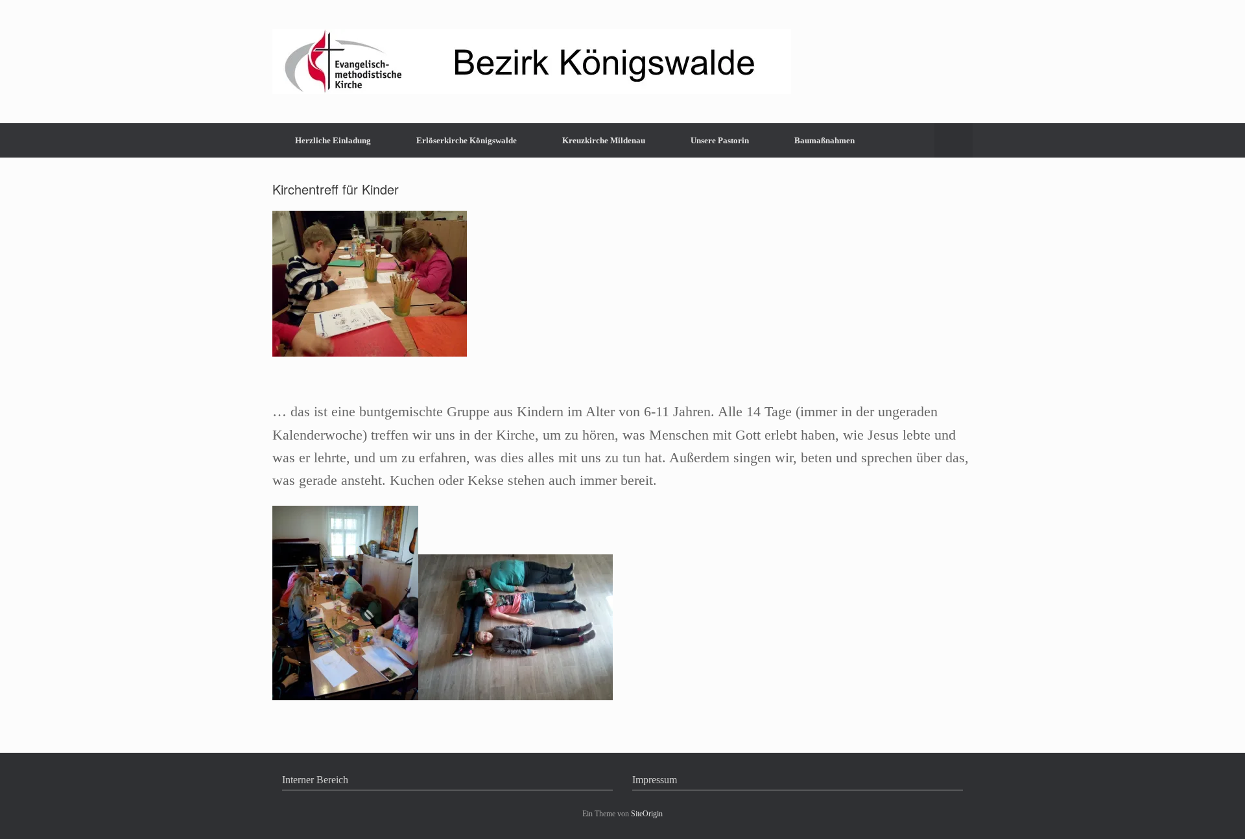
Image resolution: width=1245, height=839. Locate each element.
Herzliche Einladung (333, 140)
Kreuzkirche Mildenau (603, 140)
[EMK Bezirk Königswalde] (531, 61)
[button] (953, 140)
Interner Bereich (315, 779)
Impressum (654, 779)
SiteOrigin (647, 814)
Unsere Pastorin (720, 140)
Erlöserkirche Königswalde (466, 140)
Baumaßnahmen (824, 140)
